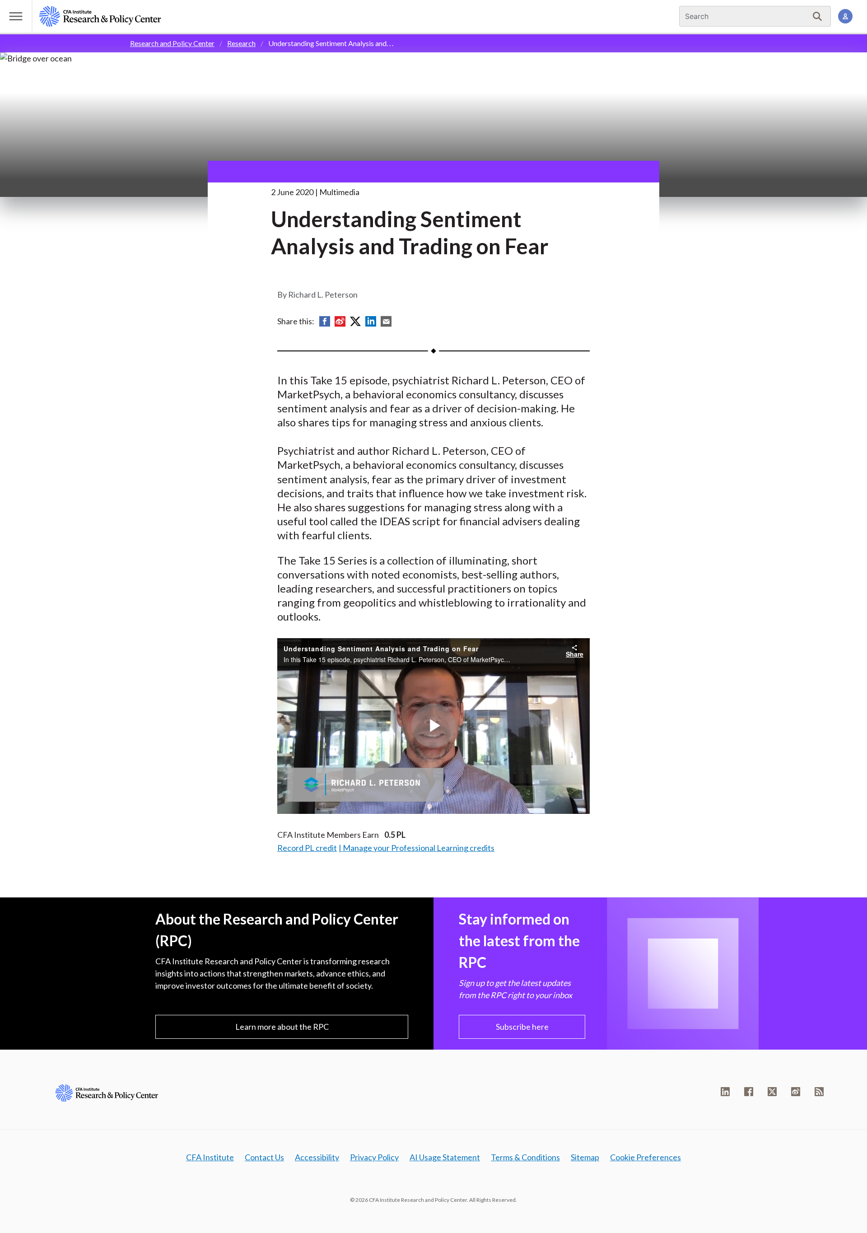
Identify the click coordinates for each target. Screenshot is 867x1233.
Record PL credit (307, 848)
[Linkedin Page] (725, 1091)
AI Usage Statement (445, 1157)
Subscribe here (522, 1027)
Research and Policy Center (172, 43)
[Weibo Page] (795, 1091)
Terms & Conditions (525, 1157)
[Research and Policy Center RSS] (819, 1091)
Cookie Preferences (645, 1157)
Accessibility (317, 1157)
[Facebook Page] (748, 1091)
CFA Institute (210, 1157)
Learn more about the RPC (282, 1027)
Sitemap (585, 1157)
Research (241, 43)
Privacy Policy (374, 1157)
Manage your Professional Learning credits (418, 848)
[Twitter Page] (772, 1091)
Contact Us (264, 1157)
